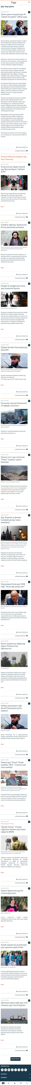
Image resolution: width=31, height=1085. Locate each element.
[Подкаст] (25, 1069)
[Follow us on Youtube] (9, 1069)
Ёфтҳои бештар (15, 1059)
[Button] (22, 147)
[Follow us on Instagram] (12, 1069)
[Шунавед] (8, 1083)
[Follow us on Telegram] (19, 1069)
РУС (21, 1083)
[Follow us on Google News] (2, 1069)
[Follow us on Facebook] (5, 1069)
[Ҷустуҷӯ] (27, 1083)
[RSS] (22, 1069)
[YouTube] (15, 1083)
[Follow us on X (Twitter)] (15, 1069)
